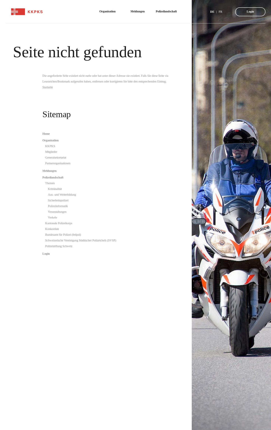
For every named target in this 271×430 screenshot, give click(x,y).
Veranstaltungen (57, 211)
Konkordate (52, 229)
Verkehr (52, 217)
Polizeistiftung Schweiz (58, 246)
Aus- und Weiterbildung (62, 194)
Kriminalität (55, 188)
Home (46, 133)
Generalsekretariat (55, 157)
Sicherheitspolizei (58, 200)
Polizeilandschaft (52, 177)
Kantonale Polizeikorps (58, 223)
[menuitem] (109, 11)
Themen (50, 183)
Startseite (47, 87)
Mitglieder (51, 151)
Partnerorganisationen (57, 163)
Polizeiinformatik (58, 206)
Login (250, 11)
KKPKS (50, 146)
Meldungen (49, 170)
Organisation (50, 140)
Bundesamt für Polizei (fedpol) (63, 234)
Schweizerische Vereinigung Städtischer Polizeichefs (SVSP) (80, 240)
